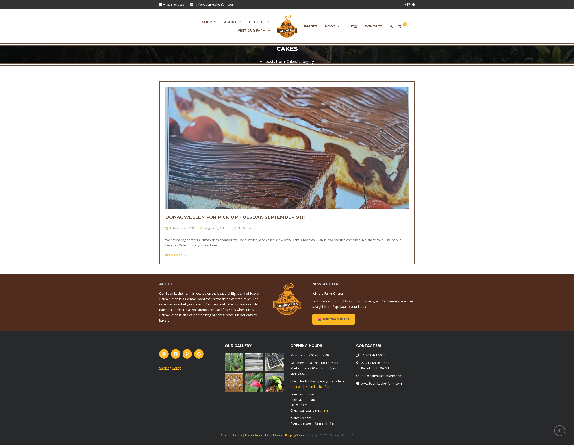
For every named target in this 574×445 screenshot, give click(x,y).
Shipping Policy (170, 368)
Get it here (259, 22)
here (325, 410)
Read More (173, 255)
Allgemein (211, 228)
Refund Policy (273, 435)
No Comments (247, 228)
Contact (374, 26)
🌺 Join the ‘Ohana (334, 319)
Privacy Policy (253, 435)
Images (310, 26)
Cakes (224, 228)
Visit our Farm (251, 30)
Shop (207, 22)
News (330, 26)
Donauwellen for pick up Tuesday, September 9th (235, 217)
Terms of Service (231, 435)
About (230, 22)
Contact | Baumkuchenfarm (310, 386)
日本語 (352, 26)
